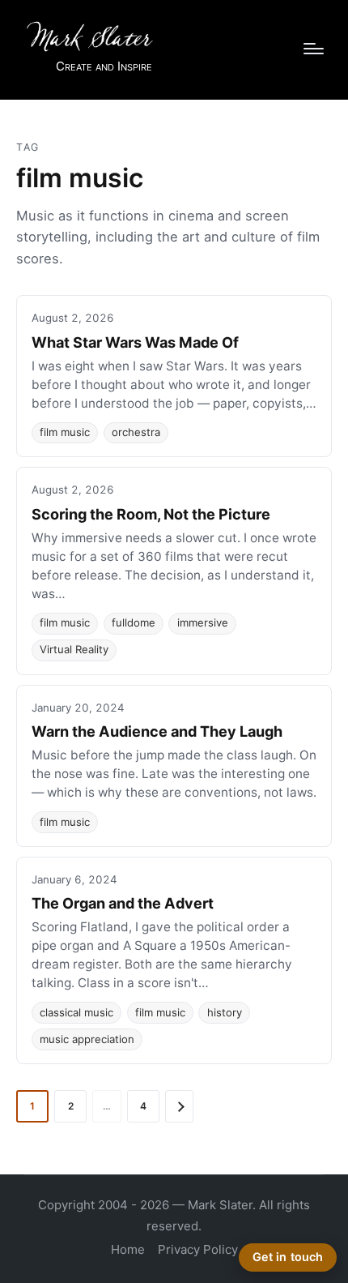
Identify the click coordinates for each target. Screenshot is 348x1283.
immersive (202, 622)
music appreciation (87, 1039)
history (224, 1012)
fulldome (133, 622)
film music (65, 432)
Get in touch (288, 1257)
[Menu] (313, 48)
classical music (76, 1012)
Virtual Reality (74, 649)
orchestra (136, 432)
